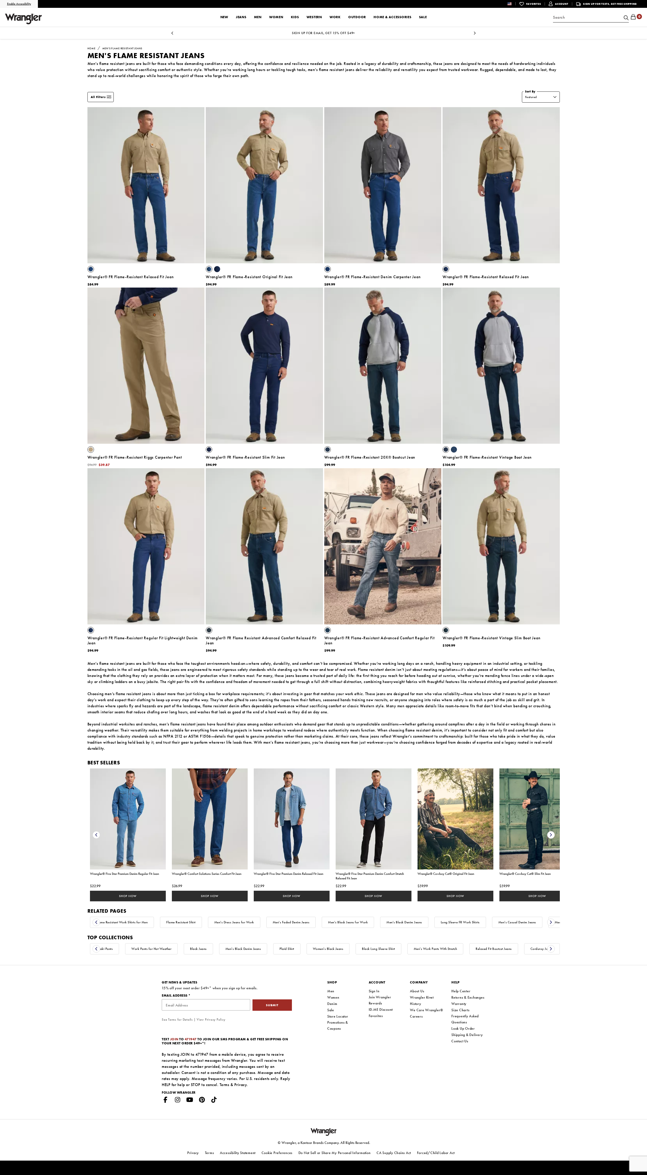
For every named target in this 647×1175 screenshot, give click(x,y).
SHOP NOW (127, 896)
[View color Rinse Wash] (446, 449)
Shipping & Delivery (467, 1034)
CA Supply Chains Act (394, 1152)
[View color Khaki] (90, 449)
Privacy (240, 1084)
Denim (332, 1003)
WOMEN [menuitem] (276, 17)
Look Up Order (463, 1028)
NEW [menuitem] (224, 17)
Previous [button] (172, 34)
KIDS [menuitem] (295, 17)
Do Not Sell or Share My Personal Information (334, 1152)
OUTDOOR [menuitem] (357, 17)
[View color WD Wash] (327, 449)
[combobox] (591, 17)
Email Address (175, 995)
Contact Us (459, 1041)
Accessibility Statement (238, 1152)
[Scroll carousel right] (551, 835)
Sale (330, 1010)
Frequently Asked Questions (465, 1019)
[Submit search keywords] (625, 17)
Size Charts (460, 1010)
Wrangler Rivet (422, 997)
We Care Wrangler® (426, 1010)
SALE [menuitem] (423, 17)
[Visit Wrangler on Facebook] (165, 1100)
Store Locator (337, 1016)
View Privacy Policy (211, 1019)
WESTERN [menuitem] (314, 17)
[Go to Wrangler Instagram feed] (177, 1100)
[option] (323, 33)
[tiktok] (214, 1100)
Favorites (376, 1016)
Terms (224, 1084)
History (415, 1003)
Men (330, 991)
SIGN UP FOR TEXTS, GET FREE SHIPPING (610, 4)
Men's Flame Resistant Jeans (122, 48)
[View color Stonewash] (209, 269)
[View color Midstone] (454, 449)
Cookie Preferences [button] (277, 1152)
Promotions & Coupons (337, 1025)
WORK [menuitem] (335, 17)
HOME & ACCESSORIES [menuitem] (392, 17)
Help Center (460, 991)
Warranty (459, 1003)
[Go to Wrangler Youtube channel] (190, 1100)
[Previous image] (94, 185)
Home (91, 48)
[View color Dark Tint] (327, 630)
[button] (513, 3)
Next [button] (475, 34)
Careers (416, 1016)
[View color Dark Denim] (446, 630)
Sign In (374, 991)
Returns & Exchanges (467, 997)
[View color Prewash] (217, 269)
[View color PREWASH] (446, 269)
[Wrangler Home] (23, 19)
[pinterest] (202, 1100)
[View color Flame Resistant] (90, 269)
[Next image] (197, 185)
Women (333, 997)
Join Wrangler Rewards (380, 1000)
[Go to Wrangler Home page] (324, 1131)
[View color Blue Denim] (327, 269)
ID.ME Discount (381, 1009)
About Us (417, 991)
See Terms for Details (177, 1019)
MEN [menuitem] (258, 17)
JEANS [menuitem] (241, 17)
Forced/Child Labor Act (436, 1152)
